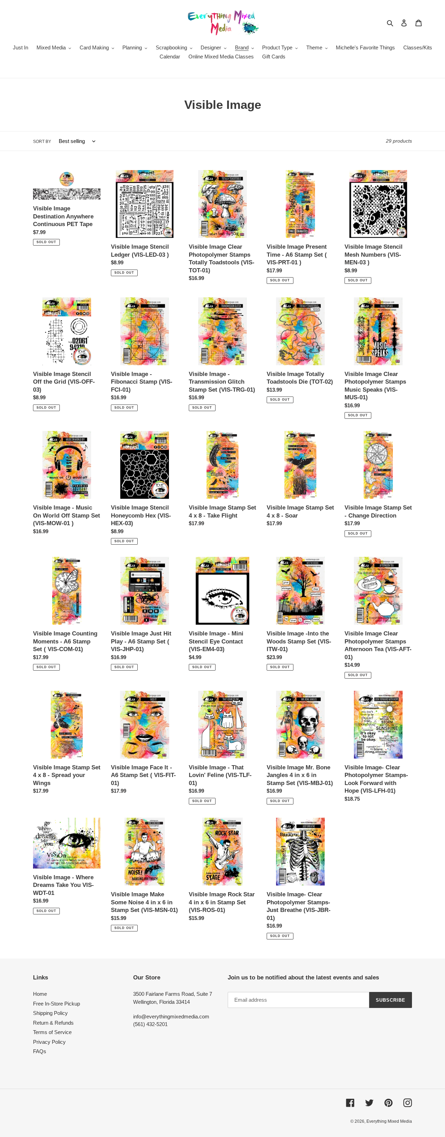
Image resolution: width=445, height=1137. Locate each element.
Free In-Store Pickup (56, 1004)
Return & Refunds (53, 1023)
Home (40, 994)
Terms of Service (52, 1032)
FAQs (39, 1051)
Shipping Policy (50, 1013)
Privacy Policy (49, 1042)
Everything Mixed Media (389, 1121)
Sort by (42, 141)
